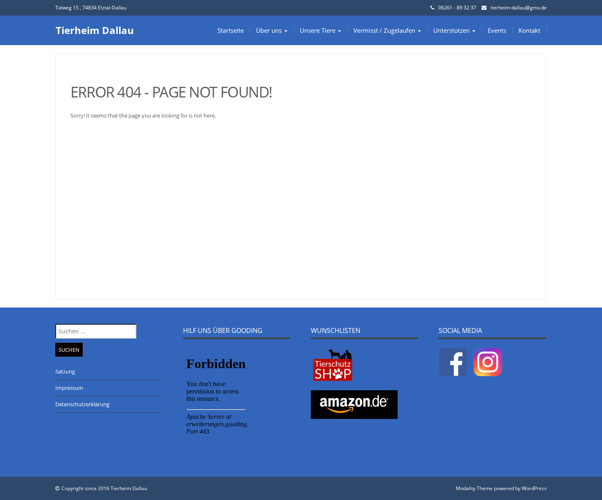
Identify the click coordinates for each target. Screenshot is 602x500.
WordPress (534, 488)
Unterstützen (452, 30)
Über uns (269, 30)
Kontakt (529, 30)
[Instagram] (487, 361)
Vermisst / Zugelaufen (385, 30)
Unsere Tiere (318, 30)
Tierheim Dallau (95, 30)
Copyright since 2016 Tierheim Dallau (104, 488)
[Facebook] (453, 361)
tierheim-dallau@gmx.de (519, 7)
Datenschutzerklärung (82, 404)
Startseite (230, 30)
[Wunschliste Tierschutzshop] (333, 364)
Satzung (65, 371)
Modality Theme (474, 488)
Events (497, 30)
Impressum (69, 387)
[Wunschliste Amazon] (354, 403)
